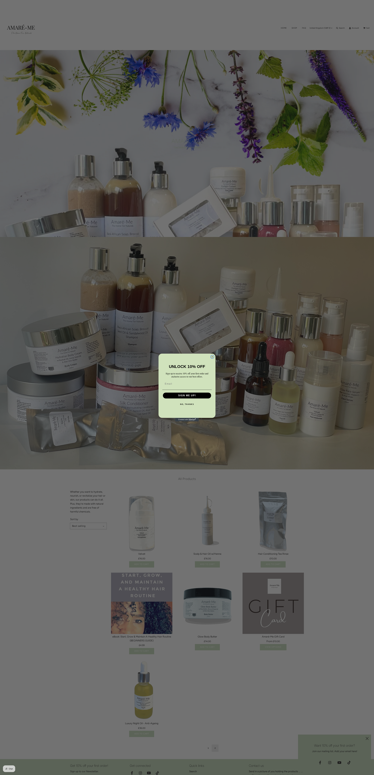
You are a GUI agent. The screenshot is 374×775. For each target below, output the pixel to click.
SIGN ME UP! (187, 395)
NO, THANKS (187, 404)
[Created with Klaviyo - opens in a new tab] (187, 419)
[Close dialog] (212, 357)
